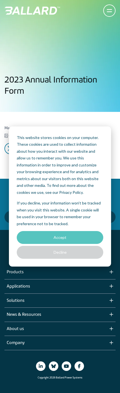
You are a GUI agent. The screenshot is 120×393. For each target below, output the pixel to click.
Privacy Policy (71, 192)
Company (16, 342)
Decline (60, 252)
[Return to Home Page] (32, 10)
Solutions (16, 300)
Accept (60, 237)
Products (15, 272)
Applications (18, 286)
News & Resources (24, 314)
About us (15, 328)
